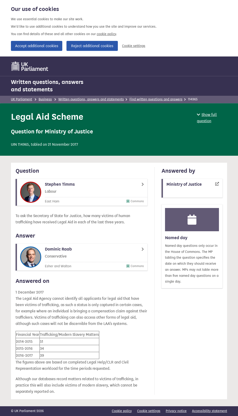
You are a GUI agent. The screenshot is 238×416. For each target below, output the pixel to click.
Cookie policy (122, 411)
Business (45, 99)
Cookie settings (133, 46)
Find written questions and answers (155, 99)
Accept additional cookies (36, 46)
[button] (212, 118)
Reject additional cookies (92, 46)
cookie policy (106, 34)
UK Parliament (21, 99)
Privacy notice (176, 411)
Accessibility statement (209, 411)
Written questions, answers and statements (47, 86)
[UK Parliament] (30, 66)
